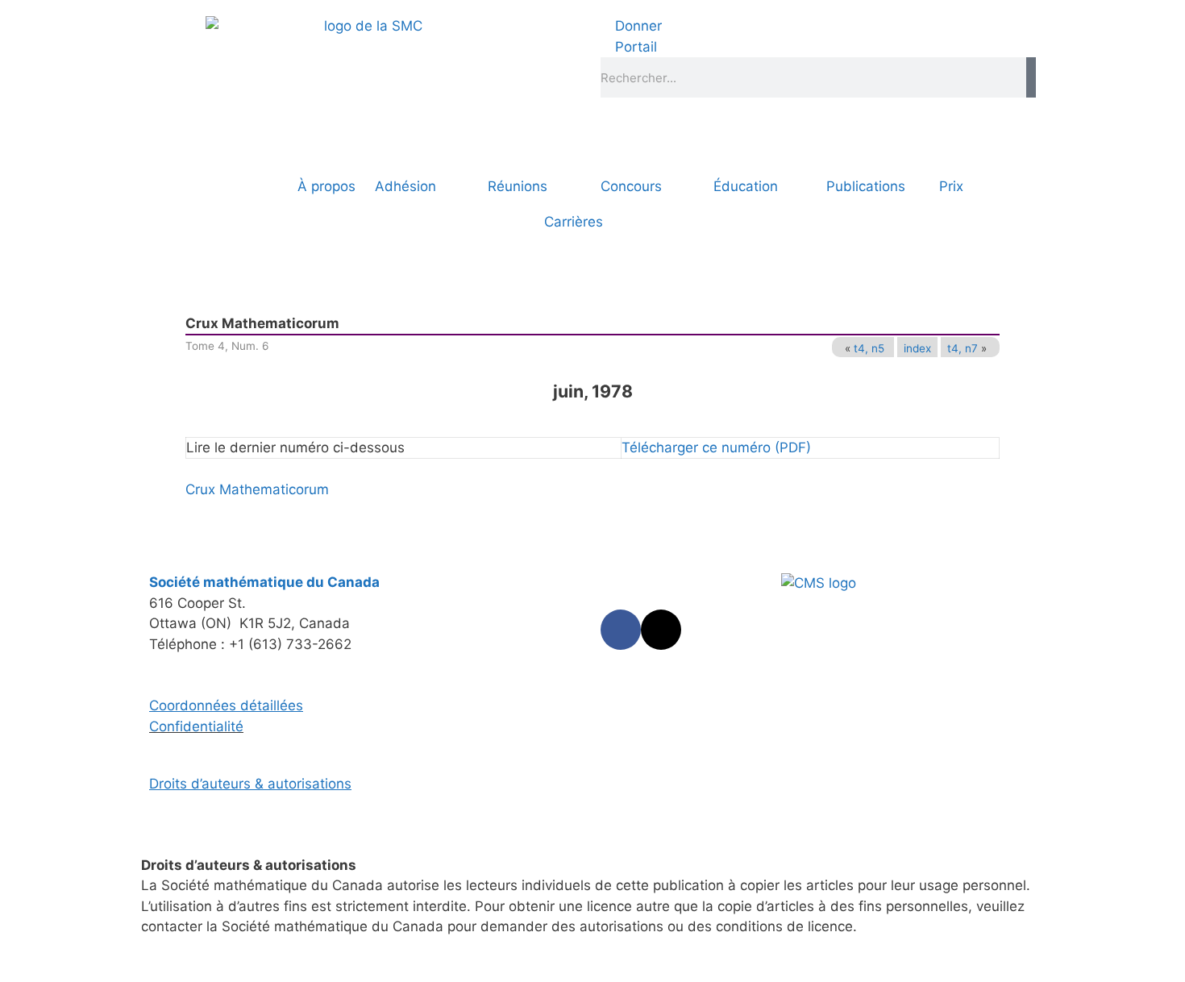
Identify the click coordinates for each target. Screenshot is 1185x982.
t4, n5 (869, 348)
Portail (634, 47)
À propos (326, 186)
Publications (865, 186)
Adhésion (405, 186)
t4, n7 (962, 348)
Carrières (573, 222)
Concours (631, 186)
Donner (636, 26)
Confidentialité (196, 726)
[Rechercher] (1031, 77)
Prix (951, 186)
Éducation (745, 186)
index (917, 348)
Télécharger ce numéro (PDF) (716, 447)
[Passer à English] (197, 186)
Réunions (517, 186)
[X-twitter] (661, 630)
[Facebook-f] (621, 630)
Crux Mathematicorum (257, 489)
